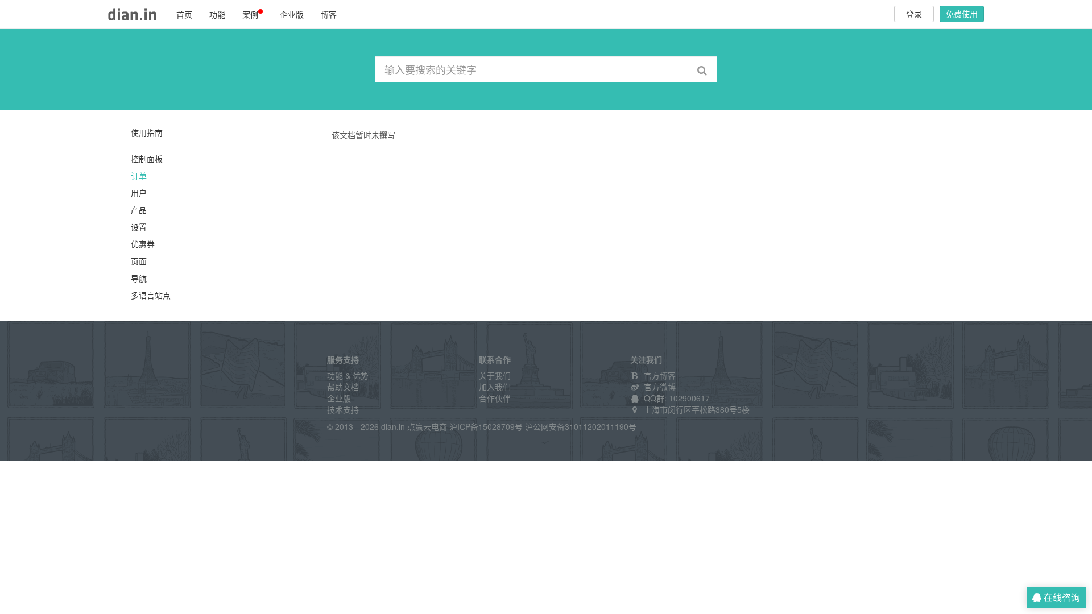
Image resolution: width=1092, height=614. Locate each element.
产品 (139, 209)
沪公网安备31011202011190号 (580, 426)
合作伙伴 (495, 398)
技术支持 (343, 409)
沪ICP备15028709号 (486, 426)
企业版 (292, 14)
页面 (139, 261)
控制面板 (147, 158)
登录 (914, 13)
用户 (139, 192)
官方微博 (660, 386)
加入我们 (495, 386)
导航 (139, 278)
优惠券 (143, 244)
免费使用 (962, 13)
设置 (139, 227)
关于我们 (495, 375)
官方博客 (660, 375)
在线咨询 (1060, 597)
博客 (329, 14)
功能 (217, 14)
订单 (139, 175)
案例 (250, 14)
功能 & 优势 (348, 375)
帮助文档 (343, 386)
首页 (184, 14)
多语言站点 (151, 295)
